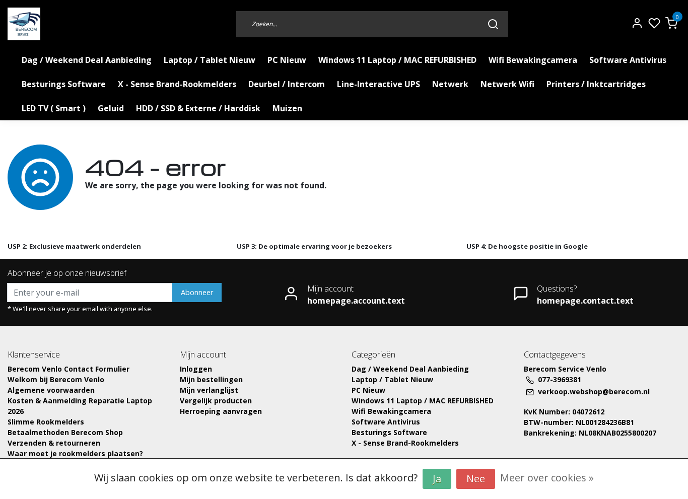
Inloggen (196, 369)
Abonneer (197, 292)
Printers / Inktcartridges (596, 84)
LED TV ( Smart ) (54, 108)
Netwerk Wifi (507, 84)
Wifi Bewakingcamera (533, 59)
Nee (475, 478)
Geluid (111, 108)
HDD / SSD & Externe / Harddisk (198, 108)
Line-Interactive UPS (378, 84)
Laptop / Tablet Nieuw (209, 59)
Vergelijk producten (216, 400)
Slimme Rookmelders (46, 421)
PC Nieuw (286, 59)
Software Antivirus (627, 59)
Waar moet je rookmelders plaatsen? (75, 453)
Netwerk (450, 84)
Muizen (287, 108)
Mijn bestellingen (211, 379)
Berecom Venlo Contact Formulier (68, 369)
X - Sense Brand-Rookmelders (177, 84)
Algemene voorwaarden (51, 390)
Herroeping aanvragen (221, 411)
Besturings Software (64, 84)
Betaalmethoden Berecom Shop (65, 432)
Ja (437, 478)
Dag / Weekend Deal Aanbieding (87, 59)
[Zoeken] (493, 23)
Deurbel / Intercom (286, 84)
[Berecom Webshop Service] (24, 24)
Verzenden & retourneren (54, 443)
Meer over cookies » (547, 477)
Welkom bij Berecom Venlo (56, 379)
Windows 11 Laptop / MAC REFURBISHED (397, 59)
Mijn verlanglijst (209, 390)
